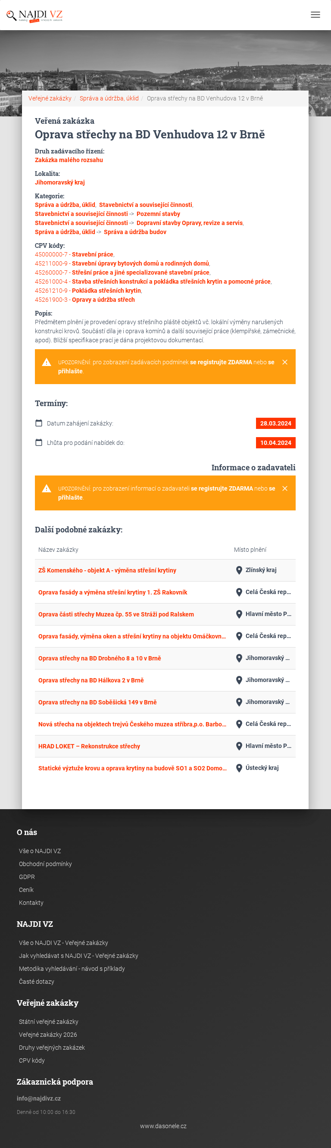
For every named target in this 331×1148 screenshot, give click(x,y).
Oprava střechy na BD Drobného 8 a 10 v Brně (99, 658)
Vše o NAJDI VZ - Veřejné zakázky (63, 942)
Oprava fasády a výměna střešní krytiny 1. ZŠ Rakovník (112, 592)
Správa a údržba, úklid (109, 98)
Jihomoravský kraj (263, 658)
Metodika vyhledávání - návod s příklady (72, 968)
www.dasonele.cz (163, 1126)
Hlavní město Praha (263, 614)
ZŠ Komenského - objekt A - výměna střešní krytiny (107, 570)
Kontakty (31, 902)
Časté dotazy (36, 981)
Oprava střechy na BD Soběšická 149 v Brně (97, 702)
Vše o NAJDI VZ (40, 851)
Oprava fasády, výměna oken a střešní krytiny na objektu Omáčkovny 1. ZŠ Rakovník (132, 636)
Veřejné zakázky (50, 98)
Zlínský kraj (255, 570)
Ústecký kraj (256, 768)
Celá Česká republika (263, 592)
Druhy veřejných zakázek (52, 1047)
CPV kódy (32, 1060)
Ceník (26, 889)
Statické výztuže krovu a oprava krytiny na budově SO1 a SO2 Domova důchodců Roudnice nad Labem (132, 768)
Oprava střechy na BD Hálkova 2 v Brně (91, 680)
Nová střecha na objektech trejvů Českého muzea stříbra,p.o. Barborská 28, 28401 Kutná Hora (132, 724)
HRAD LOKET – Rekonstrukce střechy (89, 746)
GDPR (27, 876)
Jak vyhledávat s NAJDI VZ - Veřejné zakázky (78, 955)
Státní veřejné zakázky (48, 1021)
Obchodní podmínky (45, 863)
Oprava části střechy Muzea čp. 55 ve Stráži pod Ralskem (116, 614)
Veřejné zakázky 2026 (48, 1034)
